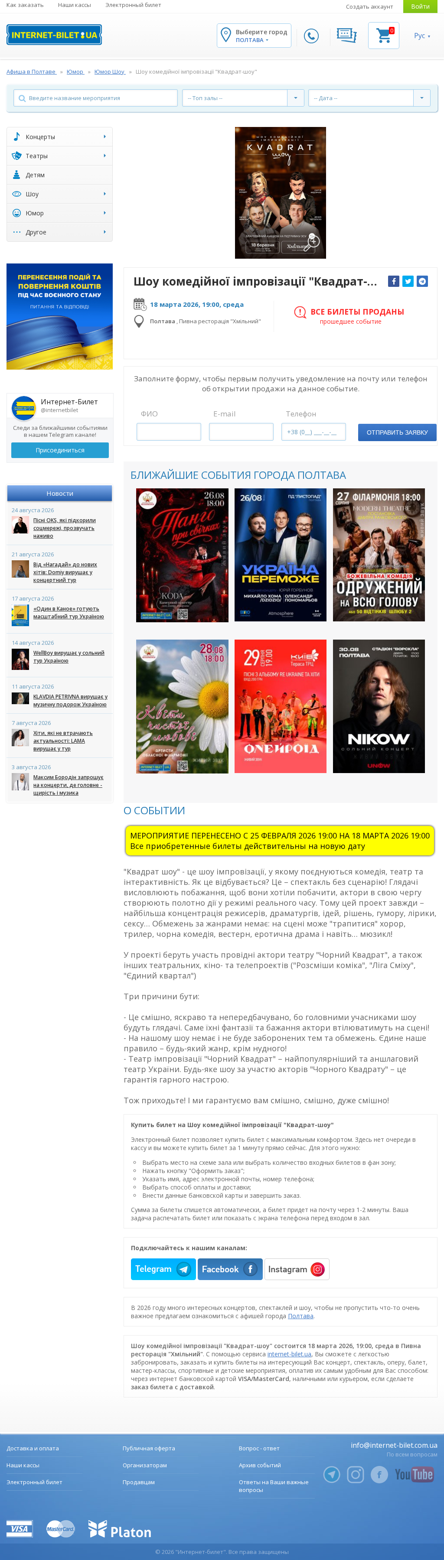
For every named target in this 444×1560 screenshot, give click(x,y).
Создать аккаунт (369, 6)
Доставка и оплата (33, 1448)
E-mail (224, 414)
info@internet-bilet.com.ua (394, 1445)
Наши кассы (74, 5)
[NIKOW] (379, 706)
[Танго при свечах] (182, 555)
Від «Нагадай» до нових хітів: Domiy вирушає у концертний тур (65, 572)
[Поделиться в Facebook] (393, 281)
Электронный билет (133, 5)
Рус (419, 35)
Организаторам (145, 1465)
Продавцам (139, 1482)
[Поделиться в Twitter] (408, 281)
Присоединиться (60, 450)
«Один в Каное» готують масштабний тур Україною (68, 612)
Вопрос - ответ (259, 1448)
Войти (420, 6)
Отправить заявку (397, 432)
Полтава (300, 1316)
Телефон (301, 414)
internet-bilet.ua (289, 1354)
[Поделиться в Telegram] (422, 281)
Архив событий (260, 1465)
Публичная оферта (149, 1448)
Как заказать (25, 5)
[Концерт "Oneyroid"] (281, 706)
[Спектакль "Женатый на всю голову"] (379, 555)
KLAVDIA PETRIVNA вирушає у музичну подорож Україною (70, 700)
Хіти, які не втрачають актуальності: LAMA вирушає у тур (63, 740)
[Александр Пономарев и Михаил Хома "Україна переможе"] (281, 555)
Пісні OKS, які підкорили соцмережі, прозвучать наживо (64, 528)
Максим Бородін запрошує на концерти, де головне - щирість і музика (68, 785)
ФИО (149, 414)
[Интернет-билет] (54, 34)
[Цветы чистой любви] (182, 707)
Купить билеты (176, 608)
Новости (59, 493)
